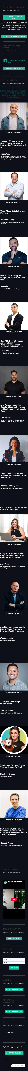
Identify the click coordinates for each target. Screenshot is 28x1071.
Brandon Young (7, 220)
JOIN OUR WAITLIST (11, 929)
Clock (5, 1022)
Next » (22, 1065)
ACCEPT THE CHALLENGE (8, 1001)
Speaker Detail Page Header (11, 47)
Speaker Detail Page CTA (13, 7)
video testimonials (10, 869)
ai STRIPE (7, 980)
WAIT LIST (7, 949)
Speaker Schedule (10, 80)
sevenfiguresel (15, 10)
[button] (23, 899)
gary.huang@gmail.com (18, 83)
